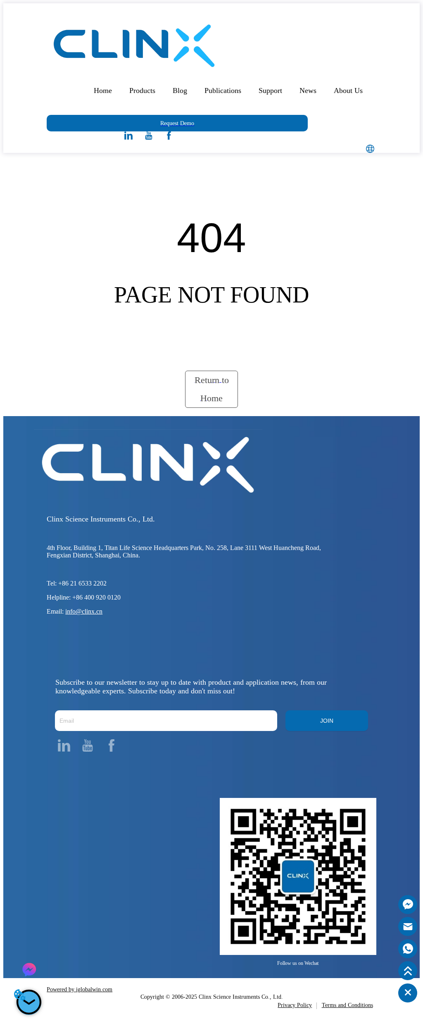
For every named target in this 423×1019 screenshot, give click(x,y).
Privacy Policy (295, 1005)
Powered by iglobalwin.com (79, 989)
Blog (180, 90)
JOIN (326, 720)
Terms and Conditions (347, 1005)
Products (142, 90)
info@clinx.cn (83, 611)
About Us (348, 90)
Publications (222, 90)
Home (103, 90)
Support (270, 90)
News (307, 90)
